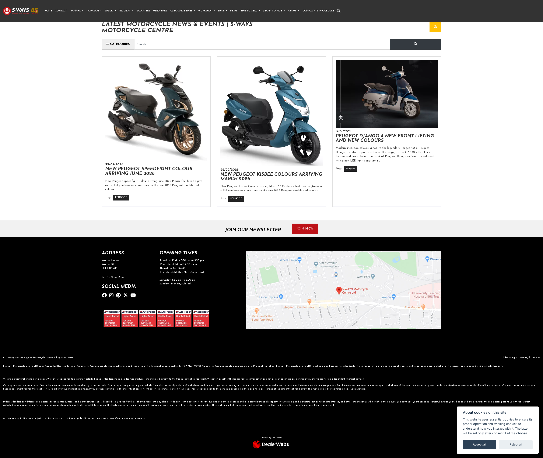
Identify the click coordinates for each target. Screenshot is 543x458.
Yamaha (76, 11)
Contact (61, 11)
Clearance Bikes (181, 11)
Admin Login (510, 358)
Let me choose (516, 433)
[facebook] (105, 295)
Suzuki (109, 11)
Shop (221, 11)
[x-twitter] (126, 295)
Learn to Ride (273, 11)
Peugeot (125, 11)
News (234, 11)
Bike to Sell (249, 11)
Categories (119, 44)
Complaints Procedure (318, 11)
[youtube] (134, 295)
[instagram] (112, 295)
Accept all (479, 444)
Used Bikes (160, 11)
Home (48, 11)
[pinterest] (119, 295)
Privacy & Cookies (530, 358)
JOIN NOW (305, 228)
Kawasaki (93, 11)
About (292, 11)
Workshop (205, 11)
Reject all (516, 444)
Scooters (143, 11)
